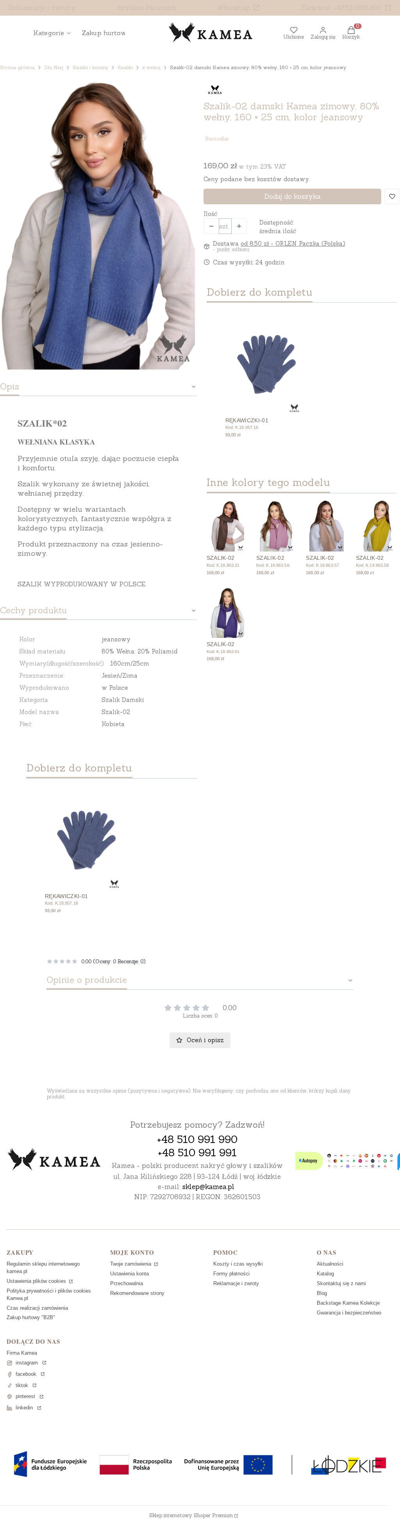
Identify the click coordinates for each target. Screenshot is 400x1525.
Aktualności (330, 1264)
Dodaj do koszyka (292, 196)
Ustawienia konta (129, 1274)
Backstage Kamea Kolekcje (348, 1303)
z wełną (151, 67)
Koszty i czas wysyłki (238, 1264)
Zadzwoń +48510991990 (341, 8)
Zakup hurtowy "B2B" (31, 1317)
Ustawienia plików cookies (37, 1281)
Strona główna (17, 67)
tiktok (22, 1385)
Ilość (210, 214)
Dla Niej (53, 67)
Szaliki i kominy (90, 67)
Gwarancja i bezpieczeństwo (349, 1313)
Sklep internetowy (191, 1515)
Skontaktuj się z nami (341, 1283)
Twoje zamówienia (131, 1264)
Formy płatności (231, 1274)
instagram (27, 1363)
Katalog (325, 1274)
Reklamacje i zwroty (42, 8)
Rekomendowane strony (137, 1293)
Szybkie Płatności (146, 8)
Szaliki (125, 67)
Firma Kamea (22, 1353)
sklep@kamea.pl (208, 1186)
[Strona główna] (54, 1160)
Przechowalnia (126, 1283)
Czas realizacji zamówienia (37, 1308)
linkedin (24, 1408)
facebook (26, 1374)
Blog (322, 1293)
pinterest (25, 1396)
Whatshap (233, 8)
